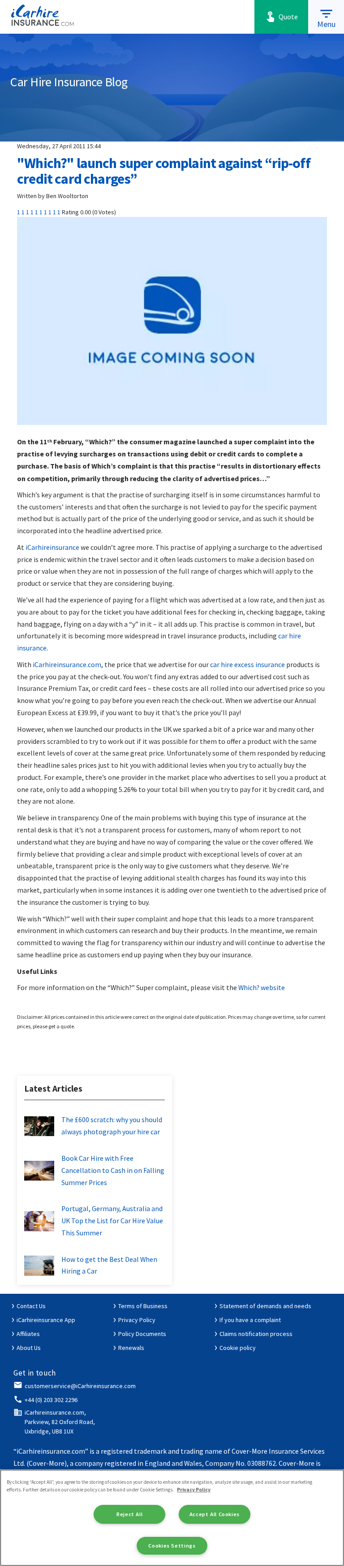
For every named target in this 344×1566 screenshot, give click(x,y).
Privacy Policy (136, 1320)
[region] (172, 1517)
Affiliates (28, 1334)
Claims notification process (255, 1334)
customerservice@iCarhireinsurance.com (80, 1386)
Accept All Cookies (214, 1514)
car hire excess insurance (247, 664)
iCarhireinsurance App (46, 1320)
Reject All (129, 1514)
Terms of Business (143, 1306)
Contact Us (31, 1306)
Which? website (261, 987)
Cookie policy (237, 1348)
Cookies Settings (171, 1545)
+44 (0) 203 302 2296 (51, 1400)
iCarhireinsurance (52, 547)
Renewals (131, 1348)
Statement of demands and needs (265, 1306)
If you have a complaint (250, 1320)
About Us (29, 1348)
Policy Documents (142, 1334)
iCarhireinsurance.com (67, 664)
